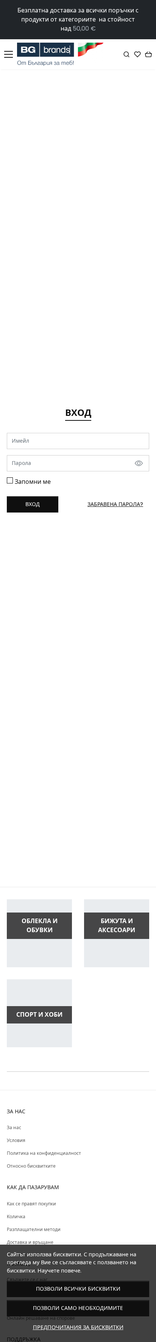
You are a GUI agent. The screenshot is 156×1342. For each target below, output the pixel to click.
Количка (16, 1216)
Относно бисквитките (31, 1166)
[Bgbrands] (62, 54)
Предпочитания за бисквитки (78, 1327)
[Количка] (148, 54)
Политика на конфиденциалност (44, 1153)
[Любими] (137, 54)
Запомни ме (33, 481)
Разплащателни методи (34, 1229)
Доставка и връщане (30, 1242)
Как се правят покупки (31, 1203)
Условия (16, 1140)
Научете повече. (59, 1270)
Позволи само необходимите (78, 1308)
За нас (14, 1127)
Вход (32, 504)
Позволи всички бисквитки (78, 1289)
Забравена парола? (115, 504)
